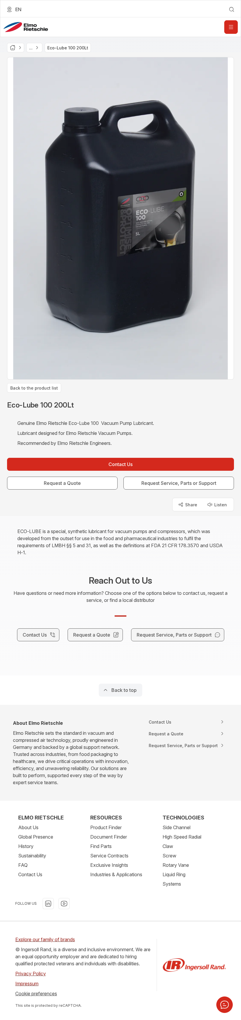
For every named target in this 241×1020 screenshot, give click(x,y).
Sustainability (32, 856)
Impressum (27, 983)
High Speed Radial (182, 837)
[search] (231, 9)
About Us (28, 827)
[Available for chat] (224, 1004)
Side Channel (176, 827)
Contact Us (30, 874)
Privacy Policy (30, 973)
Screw (169, 856)
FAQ (23, 865)
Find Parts (101, 846)
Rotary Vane (176, 865)
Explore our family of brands (45, 939)
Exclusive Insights (109, 865)
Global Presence (35, 837)
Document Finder (108, 837)
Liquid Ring (174, 874)
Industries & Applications (116, 874)
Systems (172, 884)
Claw (168, 846)
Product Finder (106, 827)
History (26, 846)
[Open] (231, 27)
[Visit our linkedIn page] (48, 903)
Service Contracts (109, 856)
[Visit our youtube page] (64, 903)
